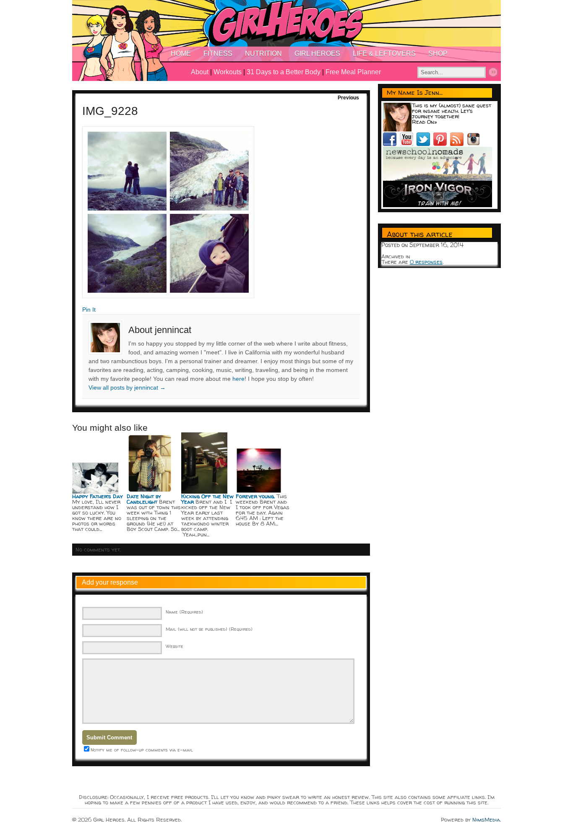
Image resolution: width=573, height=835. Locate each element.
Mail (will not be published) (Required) (209, 629)
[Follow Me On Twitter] (425, 144)
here (238, 378)
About (199, 71)
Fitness (217, 53)
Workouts (228, 71)
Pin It (89, 309)
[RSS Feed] (458, 144)
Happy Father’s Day (97, 496)
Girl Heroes (317, 53)
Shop (438, 53)
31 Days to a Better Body (283, 71)
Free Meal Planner (353, 71)
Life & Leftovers (384, 53)
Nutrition (263, 53)
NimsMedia (486, 819)
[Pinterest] (441, 144)
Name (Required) (184, 611)
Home (181, 53)
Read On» (424, 121)
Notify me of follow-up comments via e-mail (142, 749)
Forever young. (255, 496)
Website (174, 646)
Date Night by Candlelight (144, 498)
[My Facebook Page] (391, 144)
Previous (348, 98)
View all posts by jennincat (127, 387)
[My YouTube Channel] (408, 144)
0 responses (426, 261)
